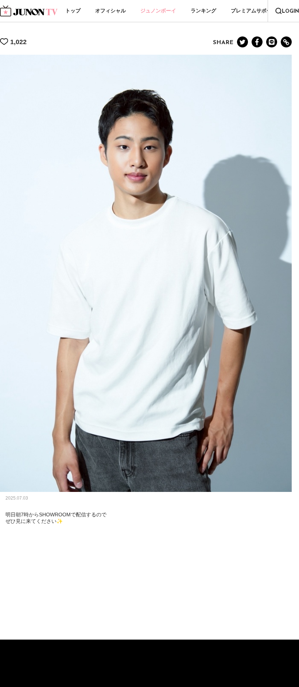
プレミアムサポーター (256, 10)
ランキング (203, 10)
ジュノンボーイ (158, 10)
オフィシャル (110, 10)
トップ (73, 10)
